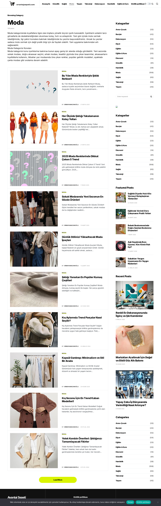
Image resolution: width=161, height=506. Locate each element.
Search (151, 96)
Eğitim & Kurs (121, 53)
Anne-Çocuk (121, 29)
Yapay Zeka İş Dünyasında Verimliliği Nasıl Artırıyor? (131, 404)
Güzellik (119, 63)
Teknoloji (119, 82)
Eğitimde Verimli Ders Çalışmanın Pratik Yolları (139, 212)
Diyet (118, 44)
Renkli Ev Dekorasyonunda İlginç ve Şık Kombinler (131, 314)
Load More (57, 480)
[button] (148, 4)
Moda (64, 71)
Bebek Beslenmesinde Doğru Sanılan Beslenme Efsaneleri (139, 228)
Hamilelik (119, 68)
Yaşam (118, 87)
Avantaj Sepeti (17, 497)
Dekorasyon (121, 39)
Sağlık (118, 77)
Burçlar (119, 34)
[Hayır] (158, 502)
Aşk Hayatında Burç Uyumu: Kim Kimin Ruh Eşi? (139, 244)
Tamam (130, 502)
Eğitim (118, 49)
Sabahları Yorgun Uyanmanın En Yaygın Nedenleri (138, 261)
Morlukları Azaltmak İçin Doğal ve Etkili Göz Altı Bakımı (134, 359)
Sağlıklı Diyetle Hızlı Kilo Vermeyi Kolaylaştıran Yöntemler (139, 196)
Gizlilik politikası (80, 497)
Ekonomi (119, 58)
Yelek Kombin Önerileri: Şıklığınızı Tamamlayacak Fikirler (82, 440)
